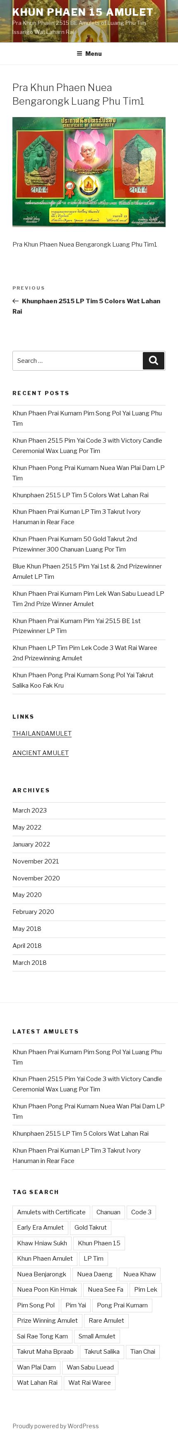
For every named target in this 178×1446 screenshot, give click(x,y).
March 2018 (29, 962)
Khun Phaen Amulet (45, 1258)
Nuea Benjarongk (41, 1274)
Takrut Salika (102, 1351)
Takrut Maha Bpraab (45, 1351)
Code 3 (141, 1212)
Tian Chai (142, 1351)
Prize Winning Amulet (47, 1320)
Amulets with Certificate (51, 1212)
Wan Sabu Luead (90, 1367)
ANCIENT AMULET (40, 753)
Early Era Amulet (40, 1227)
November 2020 (36, 878)
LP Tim (93, 1258)
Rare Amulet (106, 1320)
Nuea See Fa (105, 1289)
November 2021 (35, 861)
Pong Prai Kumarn (122, 1305)
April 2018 (27, 946)
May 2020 (27, 895)
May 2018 (26, 929)
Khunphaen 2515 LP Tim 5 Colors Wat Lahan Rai (80, 495)
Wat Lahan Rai (37, 1382)
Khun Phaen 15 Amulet (83, 12)
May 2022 (26, 827)
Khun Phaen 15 (99, 1243)
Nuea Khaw (139, 1274)
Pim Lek (145, 1289)
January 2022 (31, 844)
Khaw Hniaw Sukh (42, 1243)
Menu (93, 53)
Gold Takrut (91, 1227)
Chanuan (108, 1212)
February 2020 (33, 912)
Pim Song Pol (36, 1305)
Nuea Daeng (95, 1274)
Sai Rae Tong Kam (42, 1336)
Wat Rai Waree (89, 1382)
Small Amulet (97, 1336)
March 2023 (29, 810)
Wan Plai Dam (36, 1367)
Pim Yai (75, 1305)
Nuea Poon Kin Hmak (47, 1289)
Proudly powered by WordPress (55, 1425)
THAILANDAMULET (42, 733)
